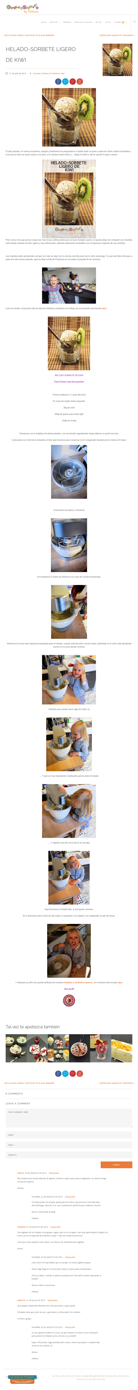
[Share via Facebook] (58, 81)
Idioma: (118, 22)
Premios (67, 22)
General (36, 73)
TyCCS (108, 22)
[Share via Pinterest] (72, 81)
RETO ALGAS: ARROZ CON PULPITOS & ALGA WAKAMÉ (29, 35)
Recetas (54, 22)
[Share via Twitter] (65, 81)
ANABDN (21, 1227)
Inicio (43, 22)
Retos (99, 22)
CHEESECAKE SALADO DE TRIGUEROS (116, 35)
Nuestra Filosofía (83, 22)
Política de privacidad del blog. (90, 1379)
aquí (104, 308)
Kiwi (63, 73)
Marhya (21, 1300)
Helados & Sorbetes (50, 73)
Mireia (20, 1173)
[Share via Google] (80, 81)
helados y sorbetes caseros (78, 982)
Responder (54, 1173)
